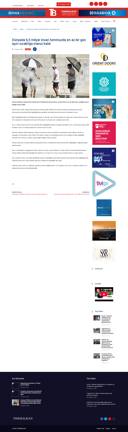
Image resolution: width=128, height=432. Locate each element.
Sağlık (96, 21)
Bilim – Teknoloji (85, 21)
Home (15, 29)
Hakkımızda (18, 5)
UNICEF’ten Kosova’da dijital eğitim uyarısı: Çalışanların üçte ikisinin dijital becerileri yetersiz (107, 344)
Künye (41, 5)
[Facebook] (91, 4)
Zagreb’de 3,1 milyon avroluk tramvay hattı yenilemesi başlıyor (108, 331)
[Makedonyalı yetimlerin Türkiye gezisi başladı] (15, 386)
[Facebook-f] (101, 418)
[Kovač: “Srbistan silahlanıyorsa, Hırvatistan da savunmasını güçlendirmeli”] (97, 317)
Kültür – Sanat (64, 21)
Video (32, 21)
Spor (55, 21)
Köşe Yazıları (105, 21)
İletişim (30, 5)
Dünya (40, 21)
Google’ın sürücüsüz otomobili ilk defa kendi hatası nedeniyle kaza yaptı (31, 392)
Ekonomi (47, 21)
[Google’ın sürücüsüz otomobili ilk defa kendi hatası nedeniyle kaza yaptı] (15, 394)
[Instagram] (105, 4)
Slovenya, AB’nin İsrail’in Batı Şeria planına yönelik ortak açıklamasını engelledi (108, 357)
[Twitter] (96, 4)
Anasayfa (15, 21)
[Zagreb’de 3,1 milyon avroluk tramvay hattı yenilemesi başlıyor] (97, 330)
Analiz (74, 21)
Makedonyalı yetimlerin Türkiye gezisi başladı (30, 384)
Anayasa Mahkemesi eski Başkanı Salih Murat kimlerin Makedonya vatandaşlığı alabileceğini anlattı (31, 401)
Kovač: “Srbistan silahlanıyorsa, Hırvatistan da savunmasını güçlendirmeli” (107, 319)
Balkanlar (24, 21)
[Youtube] (101, 4)
